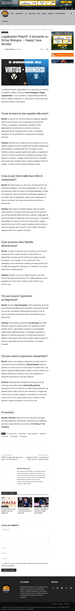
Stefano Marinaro (10, 49)
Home (3, 29)
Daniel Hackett (22, 433)
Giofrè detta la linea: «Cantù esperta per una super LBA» (24, 511)
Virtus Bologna (23, 436)
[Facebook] (59, 8)
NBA (38, 13)
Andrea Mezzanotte (12, 433)
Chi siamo (23, 8)
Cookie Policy (42, 8)
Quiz (49, 8)
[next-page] (5, 517)
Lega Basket (19, 13)
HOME (12, 13)
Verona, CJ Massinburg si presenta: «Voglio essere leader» (41, 511)
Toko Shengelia (14, 436)
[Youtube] (72, 8)
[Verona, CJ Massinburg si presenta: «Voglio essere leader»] (41, 502)
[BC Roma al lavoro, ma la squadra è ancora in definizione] (8, 502)
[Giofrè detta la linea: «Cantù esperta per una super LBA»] (25, 502)
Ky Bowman (43, 433)
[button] (71, 14)
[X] (68, 8)
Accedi (18, 8)
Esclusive (5, 21)
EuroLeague (32, 13)
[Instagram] (62, 8)
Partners (35, 8)
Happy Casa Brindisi (33, 433)
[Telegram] (65, 8)
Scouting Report (60, 13)
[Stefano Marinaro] (2, 49)
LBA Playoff (5, 436)
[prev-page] (2, 517)
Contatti (30, 8)
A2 (26, 13)
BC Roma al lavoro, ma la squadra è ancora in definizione (8, 511)
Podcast (44, 13)
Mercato (50, 13)
